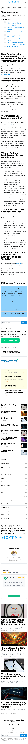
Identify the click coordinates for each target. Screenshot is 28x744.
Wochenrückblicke (5, 518)
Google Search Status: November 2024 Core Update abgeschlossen (10, 405)
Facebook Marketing (6, 470)
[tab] (14, 292)
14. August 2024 (4, 446)
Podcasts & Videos (5, 485)
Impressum (8, 728)
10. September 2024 (5, 433)
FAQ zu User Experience (13, 46)
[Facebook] (9, 725)
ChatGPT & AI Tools (5, 467)
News (2, 478)
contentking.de (21, 732)
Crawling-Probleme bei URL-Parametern (8, 450)
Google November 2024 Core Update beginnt (8, 412)
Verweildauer (9, 124)
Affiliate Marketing (5, 463)
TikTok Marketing (5, 511)
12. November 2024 (5, 413)
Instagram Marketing (6, 474)
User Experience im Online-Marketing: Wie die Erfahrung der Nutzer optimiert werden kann (16, 23)
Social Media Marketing (6, 500)
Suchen (23, 322)
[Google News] (19, 725)
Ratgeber (3, 489)
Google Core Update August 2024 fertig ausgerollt (10, 431)
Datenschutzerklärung (17, 728)
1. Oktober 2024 (4, 426)
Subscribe (23, 735)
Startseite (3, 7)
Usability (18, 263)
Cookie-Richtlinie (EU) (10, 730)
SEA (2, 492)
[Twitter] (12, 725)
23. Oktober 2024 (4, 420)
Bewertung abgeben (14, 596)
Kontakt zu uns (19, 730)
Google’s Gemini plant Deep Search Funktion (8, 444)
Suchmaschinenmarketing (7, 507)
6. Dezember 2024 (4, 407)
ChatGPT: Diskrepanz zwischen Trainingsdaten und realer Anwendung (9, 438)
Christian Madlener (14, 549)
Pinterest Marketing (5, 481)
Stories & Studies (5, 503)
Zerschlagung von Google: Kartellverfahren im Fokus (8, 418)
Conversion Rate (5, 74)
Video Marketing (5, 514)
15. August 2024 (4, 440)
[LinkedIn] (15, 725)
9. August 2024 (4, 452)
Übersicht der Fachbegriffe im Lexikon (14, 7)
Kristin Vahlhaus (4, 685)
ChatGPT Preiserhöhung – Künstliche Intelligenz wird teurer (9, 425)
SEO (2, 496)
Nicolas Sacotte (4, 630)
